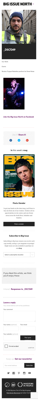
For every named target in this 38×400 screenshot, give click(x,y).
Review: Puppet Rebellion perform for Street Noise (18, 71)
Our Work (5, 61)
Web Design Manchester (13, 393)
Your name (10, 324)
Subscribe (29, 365)
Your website (10, 334)
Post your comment (28, 338)
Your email (23, 324)
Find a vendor (19, 224)
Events (4, 66)
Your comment (8, 309)
